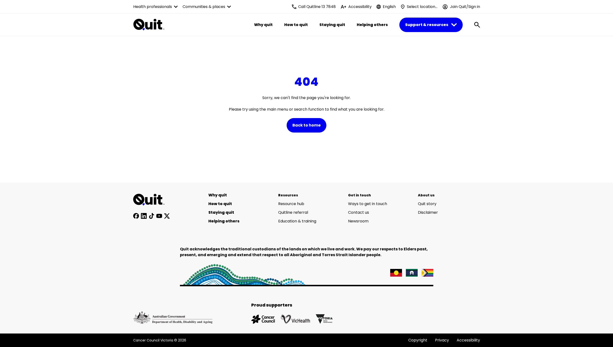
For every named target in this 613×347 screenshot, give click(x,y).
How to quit (296, 24)
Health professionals (152, 6)
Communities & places (204, 6)
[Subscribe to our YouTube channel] (159, 216)
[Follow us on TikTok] (151, 216)
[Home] (151, 199)
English (389, 6)
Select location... (422, 6)
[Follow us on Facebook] (136, 216)
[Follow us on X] (167, 216)
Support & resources (426, 24)
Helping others (372, 24)
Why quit (263, 24)
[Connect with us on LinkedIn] (144, 216)
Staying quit (332, 24)
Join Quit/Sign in (465, 6)
